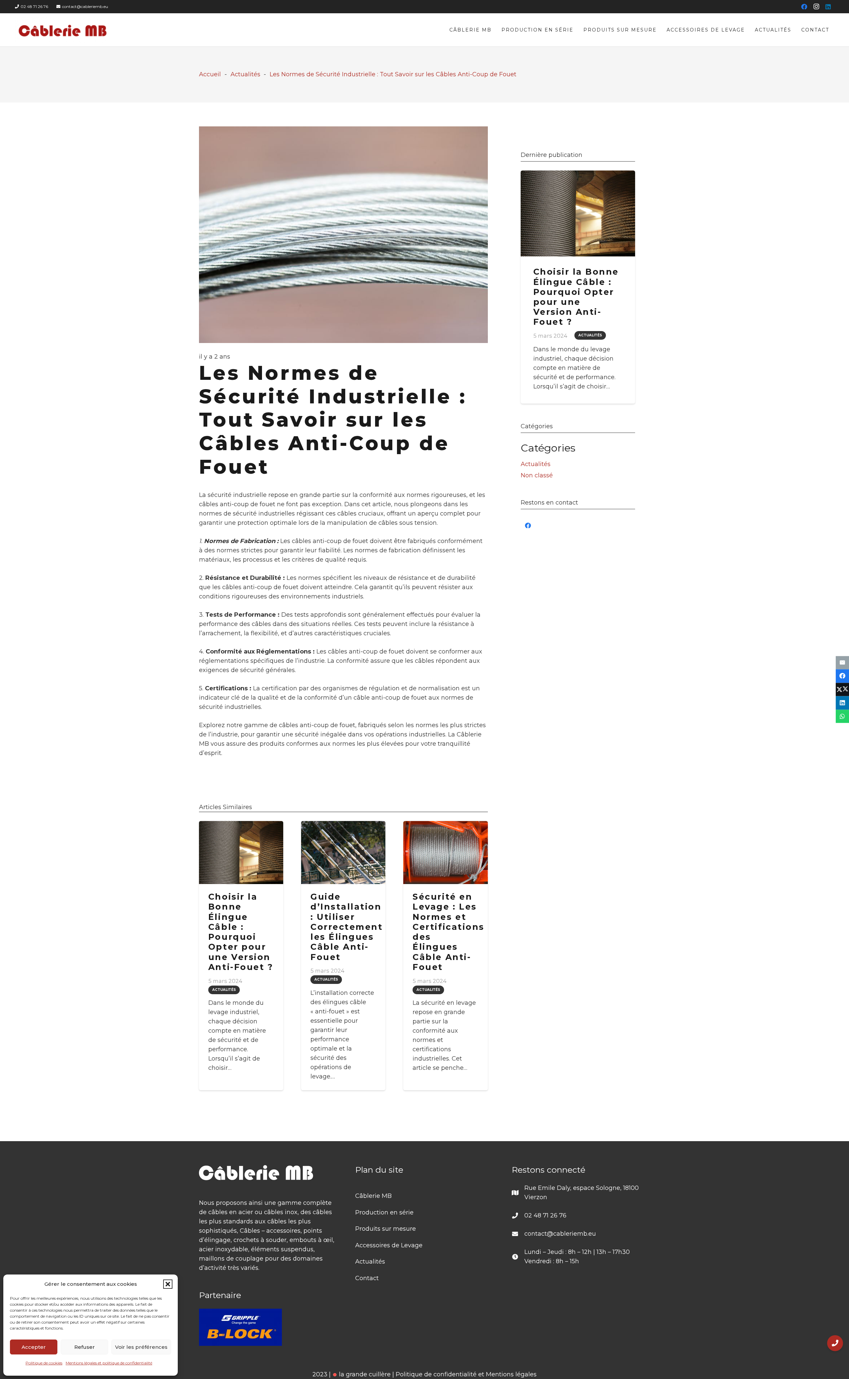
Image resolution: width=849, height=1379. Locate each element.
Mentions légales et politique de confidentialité (109, 1362)
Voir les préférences (141, 1347)
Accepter (34, 1347)
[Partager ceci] (842, 676)
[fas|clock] (518, 1257)
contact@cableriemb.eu (560, 1233)
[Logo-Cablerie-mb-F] (63, 30)
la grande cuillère (364, 1374)
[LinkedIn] (828, 7)
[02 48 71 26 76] (518, 1215)
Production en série (384, 1212)
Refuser (84, 1347)
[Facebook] (804, 7)
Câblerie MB (373, 1196)
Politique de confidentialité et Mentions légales (466, 1374)
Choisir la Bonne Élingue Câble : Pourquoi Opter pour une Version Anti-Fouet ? (240, 932)
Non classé (537, 475)
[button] (167, 1284)
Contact (367, 1278)
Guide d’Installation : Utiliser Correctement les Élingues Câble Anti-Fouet (346, 927)
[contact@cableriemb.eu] (518, 1234)
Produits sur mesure (385, 1228)
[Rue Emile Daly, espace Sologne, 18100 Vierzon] (518, 1193)
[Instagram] (816, 7)
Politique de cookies (44, 1362)
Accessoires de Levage (389, 1245)
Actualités (536, 464)
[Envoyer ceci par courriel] (842, 662)
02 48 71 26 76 (545, 1215)
